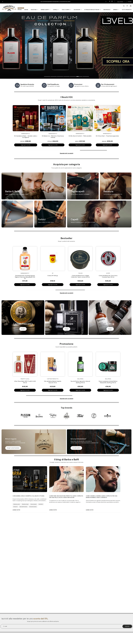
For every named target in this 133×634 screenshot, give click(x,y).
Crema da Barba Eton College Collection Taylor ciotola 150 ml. (80, 276)
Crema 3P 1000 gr (52, 275)
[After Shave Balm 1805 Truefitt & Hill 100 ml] (25, 364)
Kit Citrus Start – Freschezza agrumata (114, 136)
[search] (123, 5)
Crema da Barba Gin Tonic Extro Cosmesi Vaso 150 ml (108, 276)
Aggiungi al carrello (33, 145)
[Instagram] (112, 1)
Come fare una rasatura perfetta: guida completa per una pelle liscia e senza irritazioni (66, 496)
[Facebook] (110, 1)
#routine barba (32, 506)
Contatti (129, 1)
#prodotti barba (23, 506)
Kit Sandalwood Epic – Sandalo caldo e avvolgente (32, 136)
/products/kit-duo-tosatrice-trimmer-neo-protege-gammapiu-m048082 (20, 13)
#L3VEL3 (41, 504)
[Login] (127, 5)
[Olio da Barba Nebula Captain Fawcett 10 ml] (52, 364)
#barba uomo (17, 504)
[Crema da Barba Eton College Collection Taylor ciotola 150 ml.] (80, 258)
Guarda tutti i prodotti (66, 153)
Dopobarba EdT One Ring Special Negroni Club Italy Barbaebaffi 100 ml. (25, 277)
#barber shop (25, 504)
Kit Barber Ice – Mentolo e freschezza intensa (60, 136)
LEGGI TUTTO (16, 510)
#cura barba (33, 504)
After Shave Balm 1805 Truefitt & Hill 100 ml (25, 381)
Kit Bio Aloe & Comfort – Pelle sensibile (87, 136)
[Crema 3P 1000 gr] (52, 258)
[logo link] (25, 415)
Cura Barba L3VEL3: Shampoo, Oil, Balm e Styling (28, 496)
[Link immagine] (34, 186)
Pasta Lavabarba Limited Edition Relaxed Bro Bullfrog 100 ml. (108, 381)
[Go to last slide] (2, 1)
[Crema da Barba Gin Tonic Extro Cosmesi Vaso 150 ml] (108, 258)
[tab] (47, 76)
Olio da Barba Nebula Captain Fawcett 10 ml (52, 381)
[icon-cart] (130, 5)
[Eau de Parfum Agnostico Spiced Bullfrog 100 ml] (80, 364)
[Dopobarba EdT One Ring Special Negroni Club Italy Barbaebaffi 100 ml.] (25, 258)
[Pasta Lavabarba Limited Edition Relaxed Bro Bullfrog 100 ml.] (108, 364)
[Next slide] (106, 1)
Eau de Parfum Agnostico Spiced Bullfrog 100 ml (80, 381)
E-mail (5, 626)
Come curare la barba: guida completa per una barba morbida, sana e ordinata (101, 496)
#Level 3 (15, 506)
